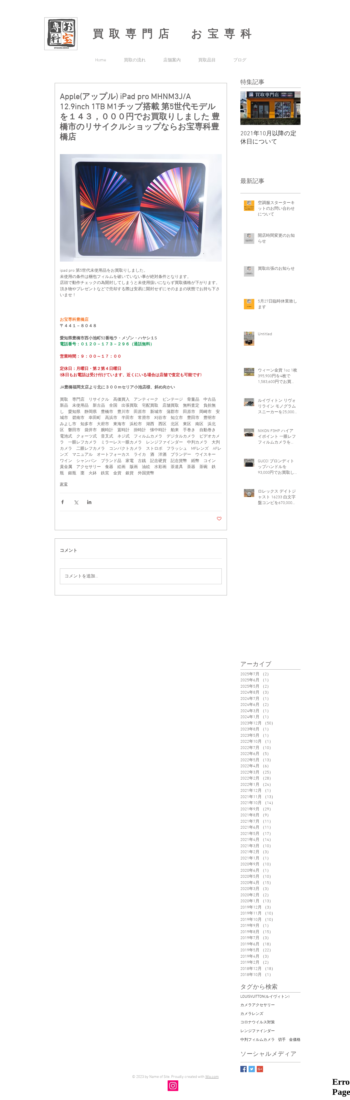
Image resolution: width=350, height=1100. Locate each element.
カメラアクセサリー (257, 1005)
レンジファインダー (257, 1031)
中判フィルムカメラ (257, 1040)
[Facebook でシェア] (62, 502)
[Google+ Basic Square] (260, 1069)
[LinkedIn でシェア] (89, 502)
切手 (282, 1040)
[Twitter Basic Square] (252, 1069)
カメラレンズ (251, 1014)
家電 (64, 484)
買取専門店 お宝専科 (175, 34)
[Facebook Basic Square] (243, 1069)
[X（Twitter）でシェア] (75, 502)
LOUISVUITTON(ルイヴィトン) (265, 996)
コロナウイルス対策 (257, 1022)
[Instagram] (173, 1085)
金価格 (295, 1040)
